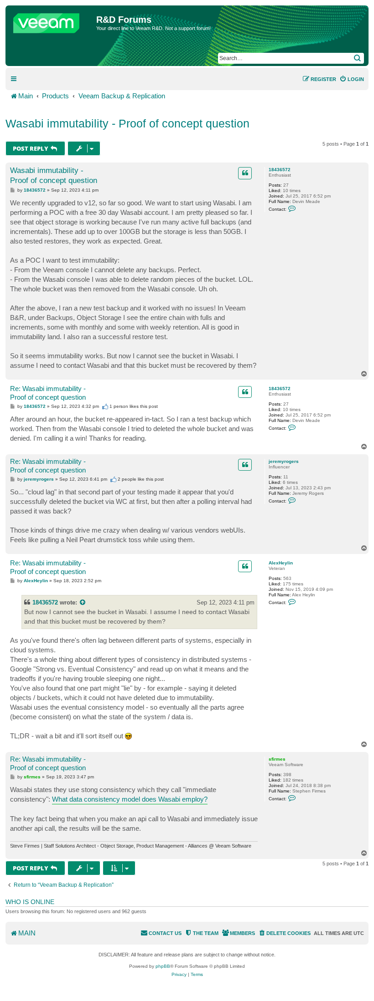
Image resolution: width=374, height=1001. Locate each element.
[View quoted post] (83, 602)
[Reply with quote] (245, 173)
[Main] (52, 21)
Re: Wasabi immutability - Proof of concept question (48, 393)
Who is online (29, 901)
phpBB (163, 966)
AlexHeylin (281, 562)
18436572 (280, 169)
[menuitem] (351, 79)
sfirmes (277, 759)
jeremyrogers (284, 461)
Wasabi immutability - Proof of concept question (127, 123)
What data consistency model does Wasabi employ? (130, 799)
